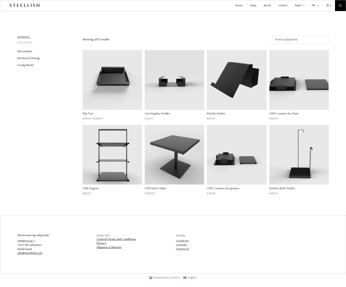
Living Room (25, 65)
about (267, 5)
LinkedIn (181, 244)
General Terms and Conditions (116, 239)
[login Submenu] (304, 6)
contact (283, 5)
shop (253, 5)
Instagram (182, 240)
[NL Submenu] (319, 6)
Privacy (101, 243)
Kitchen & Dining (28, 58)
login (298, 5)
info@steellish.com (29, 253)
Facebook (182, 248)
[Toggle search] (340, 5)
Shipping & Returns (109, 247)
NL (314, 5)
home (239, 5)
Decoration (24, 51)
